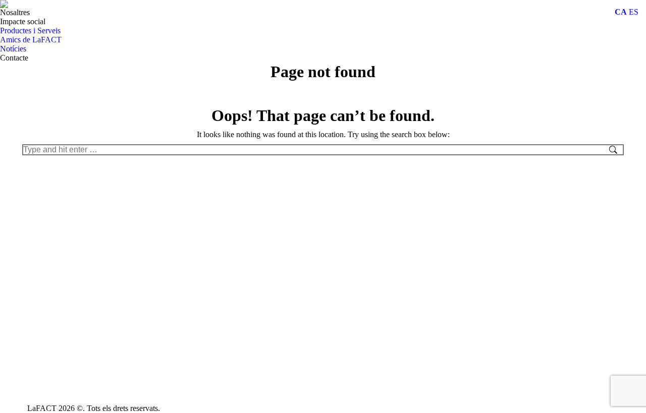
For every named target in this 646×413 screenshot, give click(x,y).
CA (621, 12)
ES (633, 12)
